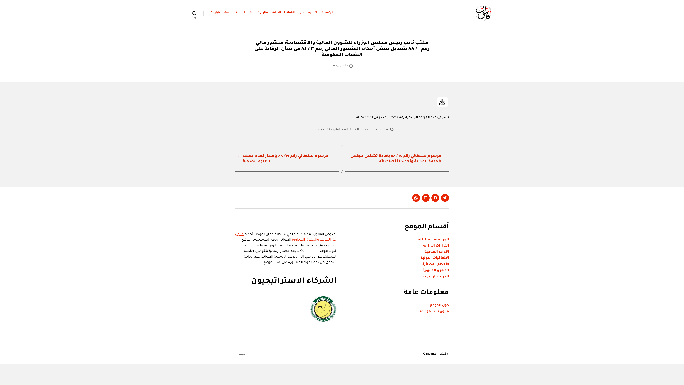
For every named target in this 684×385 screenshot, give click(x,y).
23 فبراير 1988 (339, 66)
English (215, 12)
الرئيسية (327, 12)
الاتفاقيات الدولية (283, 12)
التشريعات (310, 12)
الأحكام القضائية (435, 264)
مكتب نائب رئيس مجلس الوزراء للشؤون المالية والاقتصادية (353, 129)
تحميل (442, 102)
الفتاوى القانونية (436, 270)
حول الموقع (439, 305)
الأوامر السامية (437, 252)
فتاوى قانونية (259, 12)
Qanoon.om (431, 354)
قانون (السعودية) (434, 312)
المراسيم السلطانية (432, 240)
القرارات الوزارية (436, 246)
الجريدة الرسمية (235, 12)
